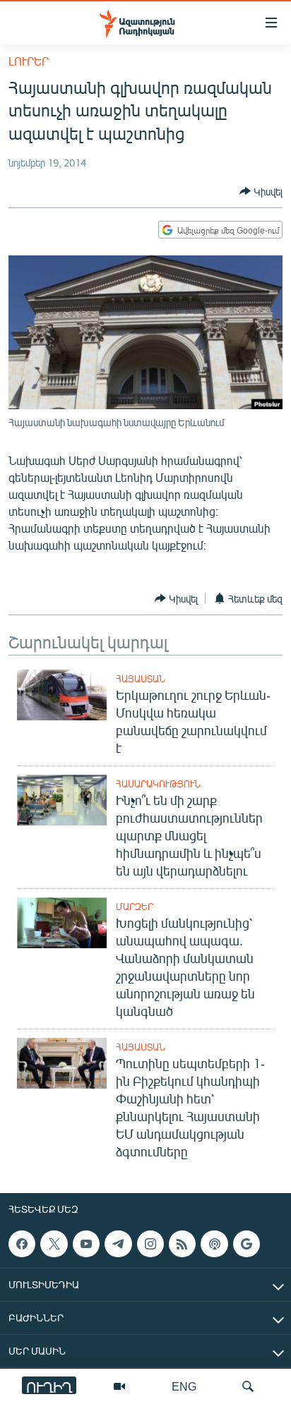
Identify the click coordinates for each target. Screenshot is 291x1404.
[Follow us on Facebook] (21, 1243)
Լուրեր (28, 61)
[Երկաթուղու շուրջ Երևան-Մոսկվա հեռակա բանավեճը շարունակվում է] (62, 695)
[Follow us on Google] (246, 1243)
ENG (184, 1386)
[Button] (261, 191)
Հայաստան (140, 678)
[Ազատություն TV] (119, 1386)
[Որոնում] (248, 1386)
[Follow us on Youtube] (86, 1243)
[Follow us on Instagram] (150, 1243)
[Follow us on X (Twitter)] (53, 1243)
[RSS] (182, 1243)
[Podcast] (214, 1243)
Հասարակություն (158, 783)
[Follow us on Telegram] (118, 1243)
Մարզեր (134, 906)
